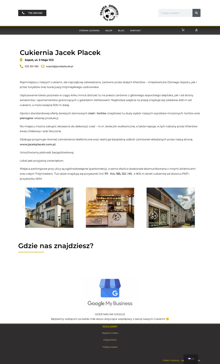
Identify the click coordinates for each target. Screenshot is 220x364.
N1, (130, 173)
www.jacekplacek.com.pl (37, 144)
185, (118, 173)
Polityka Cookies (110, 347)
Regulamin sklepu (110, 333)
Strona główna (89, 30)
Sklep (108, 30)
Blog (121, 30)
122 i (125, 173)
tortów (102, 113)
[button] (23, 208)
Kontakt (135, 30)
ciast (91, 113)
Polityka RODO (110, 340)
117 (106, 173)
